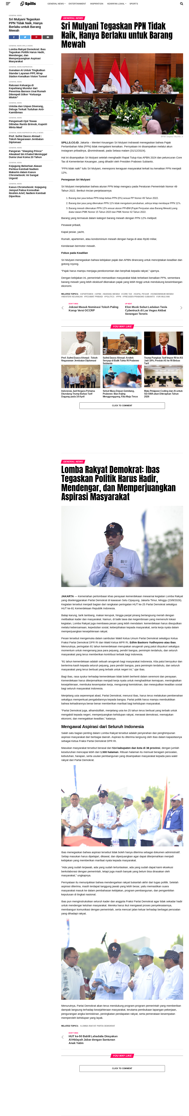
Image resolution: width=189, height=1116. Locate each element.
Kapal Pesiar (142, 294)
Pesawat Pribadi (94, 297)
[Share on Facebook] (14, 37)
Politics (109, 297)
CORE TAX (127, 294)
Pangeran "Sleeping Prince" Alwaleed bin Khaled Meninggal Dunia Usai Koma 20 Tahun (28, 154)
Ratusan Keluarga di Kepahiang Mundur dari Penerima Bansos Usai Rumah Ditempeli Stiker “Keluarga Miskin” (27, 91)
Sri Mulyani (163, 297)
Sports (133, 4)
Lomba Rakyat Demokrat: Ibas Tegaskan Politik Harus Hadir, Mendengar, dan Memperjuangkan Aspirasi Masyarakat (27, 55)
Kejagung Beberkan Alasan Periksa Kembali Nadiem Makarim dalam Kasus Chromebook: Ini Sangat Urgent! (25, 172)
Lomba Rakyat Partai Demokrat (98, 995)
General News (56, 4)
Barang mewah (112, 294)
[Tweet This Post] (25, 37)
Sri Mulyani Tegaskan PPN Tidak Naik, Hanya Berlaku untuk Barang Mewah (26, 24)
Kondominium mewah (162, 294)
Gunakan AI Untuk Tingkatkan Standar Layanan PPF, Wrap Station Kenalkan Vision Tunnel (28, 73)
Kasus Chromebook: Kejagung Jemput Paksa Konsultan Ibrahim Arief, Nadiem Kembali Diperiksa (27, 192)
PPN (119, 297)
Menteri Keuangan (72, 297)
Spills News (27, 46)
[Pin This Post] (36, 37)
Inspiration (96, 4)
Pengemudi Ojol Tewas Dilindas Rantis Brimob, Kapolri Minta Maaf (28, 124)
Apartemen (87, 294)
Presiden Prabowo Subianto (139, 297)
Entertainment (77, 4)
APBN (98, 294)
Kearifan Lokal (116, 4)
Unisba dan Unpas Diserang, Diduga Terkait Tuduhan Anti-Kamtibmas (26, 109)
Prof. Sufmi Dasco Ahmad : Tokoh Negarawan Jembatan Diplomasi (26, 139)
